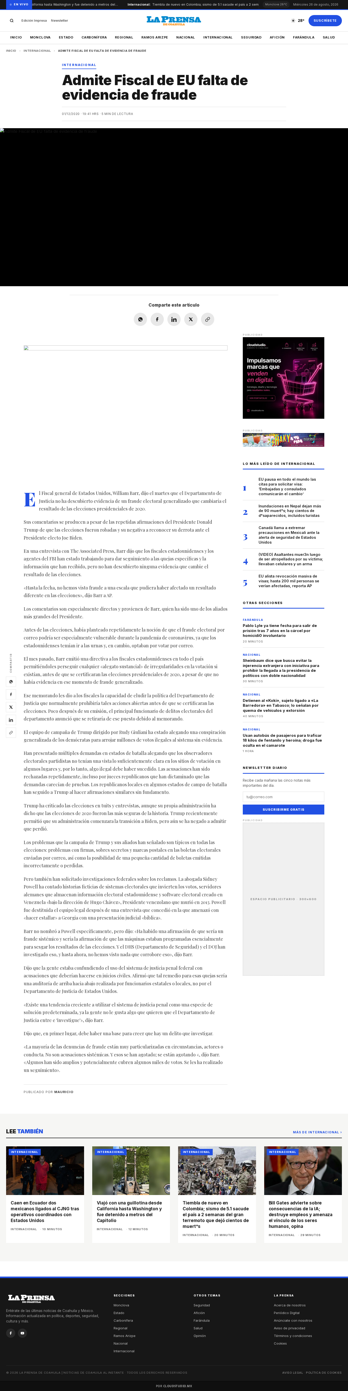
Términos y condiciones (293, 1336)
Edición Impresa (34, 20)
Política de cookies (324, 1372)
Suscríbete (325, 20)
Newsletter (59, 20)
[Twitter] (11, 707)
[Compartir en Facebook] (157, 319)
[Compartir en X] (190, 319)
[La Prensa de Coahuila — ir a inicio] (174, 21)
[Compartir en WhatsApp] (140, 319)
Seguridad (251, 37)
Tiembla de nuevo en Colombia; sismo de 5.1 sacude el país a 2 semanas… (201, 4)
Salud (329, 37)
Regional (124, 37)
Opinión (200, 1336)
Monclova (40, 37)
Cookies (280, 1343)
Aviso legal (292, 1372)
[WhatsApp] (11, 681)
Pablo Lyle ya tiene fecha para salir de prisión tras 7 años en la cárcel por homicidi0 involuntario (280, 630)
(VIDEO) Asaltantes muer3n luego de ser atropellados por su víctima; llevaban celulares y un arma (291, 559)
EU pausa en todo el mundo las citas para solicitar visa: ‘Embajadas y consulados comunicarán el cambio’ (287, 486)
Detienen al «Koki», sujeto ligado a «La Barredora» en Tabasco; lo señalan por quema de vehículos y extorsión (281, 705)
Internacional (218, 37)
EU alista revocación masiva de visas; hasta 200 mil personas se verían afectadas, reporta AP (289, 581)
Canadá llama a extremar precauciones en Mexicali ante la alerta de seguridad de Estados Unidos (289, 535)
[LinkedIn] (11, 720)
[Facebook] (11, 694)
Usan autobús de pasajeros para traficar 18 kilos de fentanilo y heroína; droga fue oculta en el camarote (282, 740)
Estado (66, 37)
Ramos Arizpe (154, 37)
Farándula (304, 37)
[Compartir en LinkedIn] (174, 319)
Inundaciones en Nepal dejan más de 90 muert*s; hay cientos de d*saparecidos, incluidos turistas (290, 511)
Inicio (16, 37)
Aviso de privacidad (289, 1328)
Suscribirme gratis (283, 809)
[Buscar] (11, 20)
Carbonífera (94, 37)
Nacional (185, 37)
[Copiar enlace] (11, 732)
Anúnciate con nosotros (293, 1320)
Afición (277, 37)
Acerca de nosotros (290, 1305)
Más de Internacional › (317, 1132)
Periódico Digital (287, 1313)
